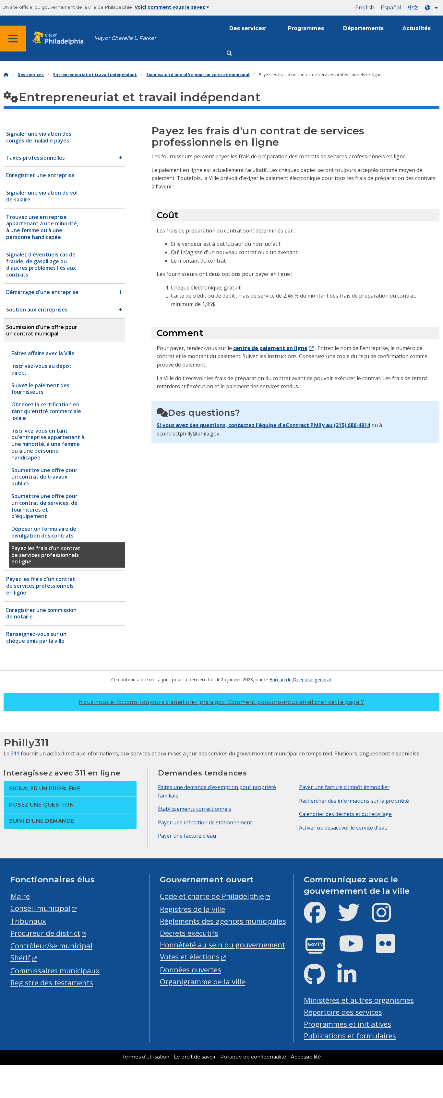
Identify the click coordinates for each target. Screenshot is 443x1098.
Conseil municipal (40, 908)
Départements (363, 28)
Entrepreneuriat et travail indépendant (95, 74)
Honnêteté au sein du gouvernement (222, 945)
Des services (247, 28)
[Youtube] (356, 949)
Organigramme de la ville (202, 982)
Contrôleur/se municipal (51, 946)
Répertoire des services (343, 1012)
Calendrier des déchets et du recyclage (345, 814)
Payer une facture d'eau (187, 835)
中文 (413, 8)
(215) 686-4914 (352, 425)
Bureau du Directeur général (300, 679)
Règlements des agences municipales (223, 921)
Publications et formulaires (350, 1036)
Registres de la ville (192, 909)
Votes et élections (190, 957)
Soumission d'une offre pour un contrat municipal (197, 74)
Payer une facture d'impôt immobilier (344, 787)
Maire (20, 896)
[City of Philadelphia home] (60, 38)
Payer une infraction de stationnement (205, 822)
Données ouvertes (190, 970)
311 (15, 753)
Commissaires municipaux (55, 971)
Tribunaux (28, 921)
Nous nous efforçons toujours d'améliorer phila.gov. (221, 702)
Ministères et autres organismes (359, 1000)
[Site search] (229, 53)
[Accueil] (6, 74)
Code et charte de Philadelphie (212, 896)
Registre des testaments (51, 983)
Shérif (20, 958)
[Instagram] (386, 918)
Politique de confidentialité (253, 1057)
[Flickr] (390, 949)
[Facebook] (320, 918)
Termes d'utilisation (145, 1057)
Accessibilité (306, 1057)
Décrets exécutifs (189, 933)
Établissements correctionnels (194, 808)
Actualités (416, 28)
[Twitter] (354, 918)
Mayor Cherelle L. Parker (125, 38)
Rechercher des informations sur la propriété (354, 800)
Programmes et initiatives (347, 1024)
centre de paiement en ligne (270, 348)
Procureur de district (45, 933)
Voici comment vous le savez (170, 7)
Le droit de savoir (195, 1057)
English (364, 8)
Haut (426, 1039)
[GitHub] (319, 980)
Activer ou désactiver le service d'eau (343, 827)
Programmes (306, 28)
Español (391, 8)
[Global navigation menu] (13, 38)
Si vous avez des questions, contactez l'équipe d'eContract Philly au (245, 425)
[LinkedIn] (352, 980)
